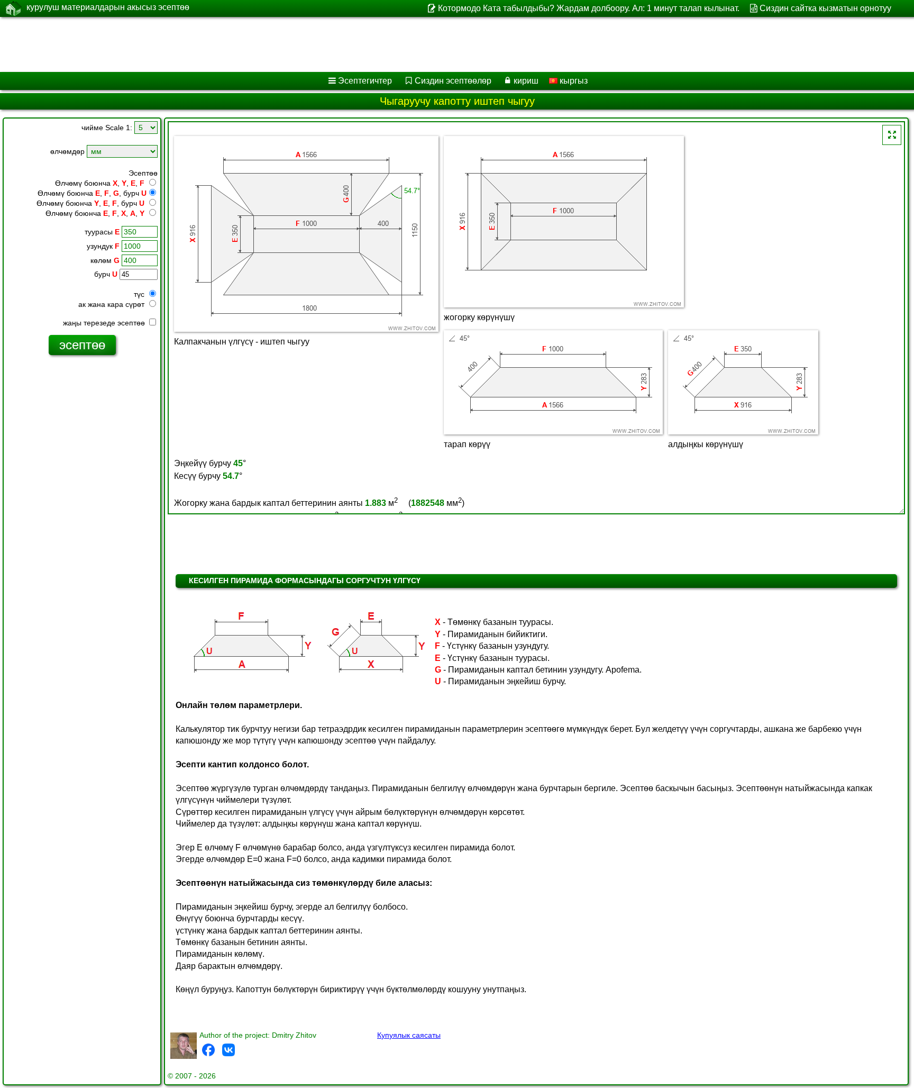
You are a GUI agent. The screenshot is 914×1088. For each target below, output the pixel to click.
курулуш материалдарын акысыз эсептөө (107, 7)
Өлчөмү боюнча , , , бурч (92, 193)
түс (140, 294)
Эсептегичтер (365, 80)
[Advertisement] (321, 44)
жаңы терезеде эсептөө (105, 323)
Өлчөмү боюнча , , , (99, 183)
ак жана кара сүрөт (112, 304)
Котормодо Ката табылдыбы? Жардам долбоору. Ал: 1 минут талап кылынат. (588, 8)
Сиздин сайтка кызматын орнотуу (825, 8)
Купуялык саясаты (409, 1035)
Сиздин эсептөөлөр (453, 80)
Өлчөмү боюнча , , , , (94, 213)
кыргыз (572, 80)
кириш (526, 80)
